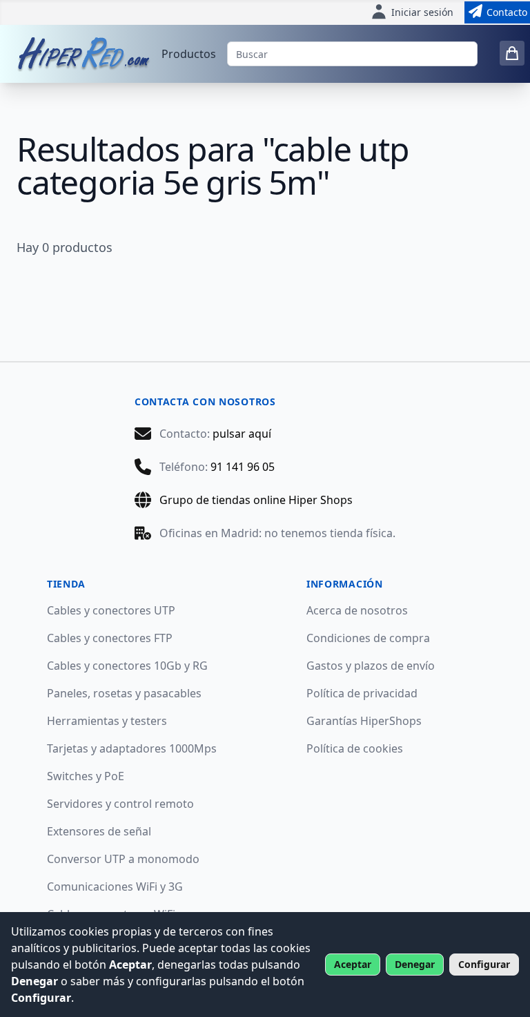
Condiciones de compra (368, 638)
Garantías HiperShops (364, 720)
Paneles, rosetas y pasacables (124, 693)
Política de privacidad (362, 693)
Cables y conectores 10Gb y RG (127, 665)
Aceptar (352, 964)
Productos (188, 53)
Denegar (415, 964)
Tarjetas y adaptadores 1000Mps (132, 748)
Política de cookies (354, 748)
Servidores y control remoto (120, 803)
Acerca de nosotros (357, 610)
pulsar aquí (242, 433)
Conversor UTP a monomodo (123, 858)
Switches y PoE (85, 776)
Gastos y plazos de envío (370, 665)
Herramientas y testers (107, 720)
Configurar (484, 964)
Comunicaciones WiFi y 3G (115, 886)
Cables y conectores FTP (110, 638)
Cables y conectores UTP (111, 610)
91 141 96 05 (242, 466)
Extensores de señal (99, 831)
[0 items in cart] (512, 53)
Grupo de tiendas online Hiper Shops (256, 499)
